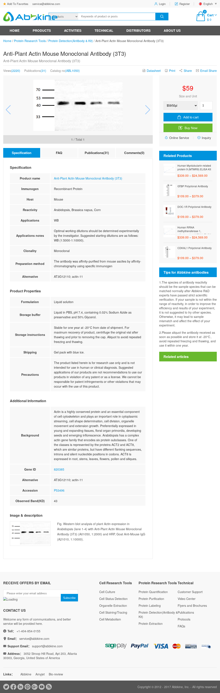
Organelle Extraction (113, 605)
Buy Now (191, 128)
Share (188, 70)
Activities (72, 30)
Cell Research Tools (115, 582)
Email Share (208, 70)
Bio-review (56, 674)
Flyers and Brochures (192, 605)
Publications (186, 612)
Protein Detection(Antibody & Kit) (70, 41)
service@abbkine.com (46, 4)
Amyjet (40, 674)
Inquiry (206, 137)
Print (172, 70)
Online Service (179, 137)
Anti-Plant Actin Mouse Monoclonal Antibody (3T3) (88, 178)
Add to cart (191, 117)
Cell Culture (107, 592)
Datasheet (154, 70)
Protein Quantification (153, 592)
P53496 (59, 490)
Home (15, 30)
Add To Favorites (17, 4)
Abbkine (25, 674)
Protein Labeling (150, 605)
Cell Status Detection (113, 598)
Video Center (187, 598)
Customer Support (190, 592)
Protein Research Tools (30, 41)
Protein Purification (151, 598)
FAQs (181, 626)
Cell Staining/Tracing (113, 612)
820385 (59, 469)
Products (42, 30)
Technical (104, 30)
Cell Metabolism (110, 619)
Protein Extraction (151, 623)
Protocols (184, 619)
